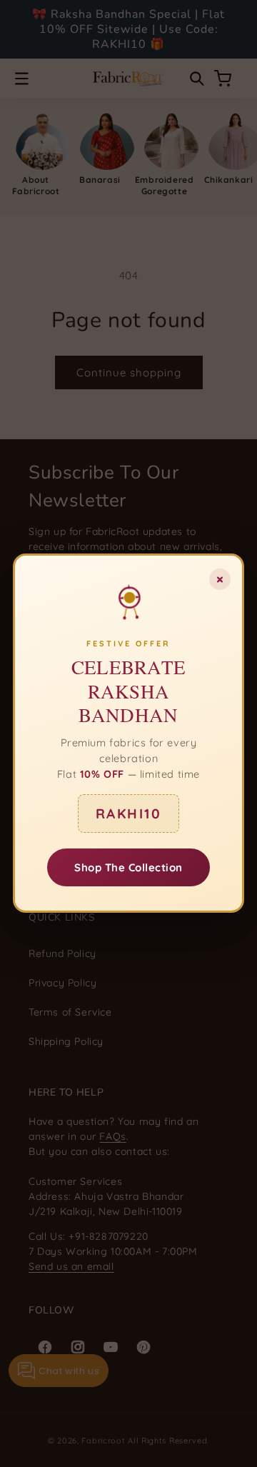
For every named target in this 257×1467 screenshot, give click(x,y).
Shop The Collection (128, 868)
